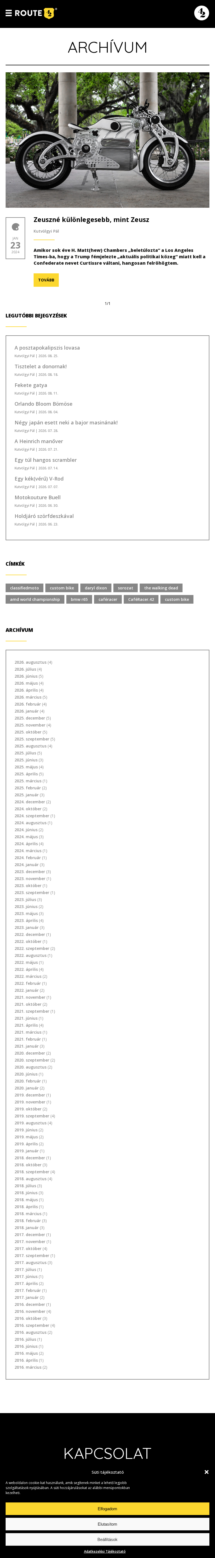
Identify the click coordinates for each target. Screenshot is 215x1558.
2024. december (30, 801)
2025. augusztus (30, 746)
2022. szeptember (32, 948)
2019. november (30, 1102)
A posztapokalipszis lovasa (47, 347)
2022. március (28, 976)
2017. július (25, 1269)
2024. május (26, 836)
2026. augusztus (30, 662)
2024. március (28, 850)
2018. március (28, 1213)
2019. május (26, 1136)
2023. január (27, 927)
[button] (206, 1472)
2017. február (28, 1290)
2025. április (26, 773)
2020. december (30, 1053)
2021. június (26, 1018)
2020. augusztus (30, 1067)
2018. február (28, 1220)
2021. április (26, 1025)
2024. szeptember (32, 815)
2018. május (26, 1199)
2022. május (26, 962)
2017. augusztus (30, 1262)
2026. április (26, 690)
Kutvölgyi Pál (46, 231)
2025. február (28, 787)
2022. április (26, 969)
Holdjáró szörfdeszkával (44, 516)
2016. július (25, 1339)
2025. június (26, 760)
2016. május (26, 1353)
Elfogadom (107, 1508)
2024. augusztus (30, 822)
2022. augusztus (30, 955)
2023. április (26, 920)
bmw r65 (79, 599)
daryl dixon (96, 588)
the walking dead (161, 588)
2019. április (26, 1143)
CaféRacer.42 (141, 599)
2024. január (27, 864)
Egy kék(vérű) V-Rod (39, 478)
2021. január (27, 1046)
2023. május (26, 913)
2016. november (30, 1311)
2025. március (28, 780)
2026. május (26, 683)
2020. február (28, 1081)
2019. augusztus (30, 1123)
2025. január (27, 794)
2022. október (28, 941)
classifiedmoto (24, 588)
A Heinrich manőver (39, 441)
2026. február (28, 704)
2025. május (26, 767)
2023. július (25, 899)
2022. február (28, 983)
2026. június (26, 676)
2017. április (26, 1283)
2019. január (27, 1150)
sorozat (125, 588)
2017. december (30, 1234)
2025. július (25, 753)
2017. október (28, 1248)
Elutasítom (107, 1524)
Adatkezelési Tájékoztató (105, 1551)
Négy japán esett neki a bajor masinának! (66, 422)
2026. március (28, 697)
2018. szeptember (32, 1171)
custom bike (62, 588)
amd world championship (35, 599)
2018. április (26, 1206)
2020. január (27, 1088)
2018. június (26, 1192)
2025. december (30, 718)
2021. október (28, 1004)
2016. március (28, 1367)
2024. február (28, 857)
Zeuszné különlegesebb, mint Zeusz (91, 219)
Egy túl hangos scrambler (46, 460)
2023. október (28, 885)
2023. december (30, 871)
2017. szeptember (32, 1255)
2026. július (25, 669)
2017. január (27, 1297)
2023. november (30, 878)
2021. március (28, 1032)
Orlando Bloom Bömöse (44, 403)
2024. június (26, 829)
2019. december (30, 1095)
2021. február (28, 1039)
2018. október (28, 1164)
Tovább (46, 280)
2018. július (25, 1185)
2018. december (30, 1157)
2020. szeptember (32, 1060)
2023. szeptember (32, 892)
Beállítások (107, 1539)
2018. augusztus (30, 1178)
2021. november (30, 997)
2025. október (28, 732)
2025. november (30, 725)
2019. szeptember (32, 1116)
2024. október (28, 808)
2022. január (27, 990)
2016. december (30, 1304)
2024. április (26, 843)
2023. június (26, 906)
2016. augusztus (30, 1332)
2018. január (27, 1227)
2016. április (26, 1360)
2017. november (30, 1241)
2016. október (28, 1318)
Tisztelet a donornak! (41, 366)
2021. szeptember (32, 1011)
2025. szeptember (32, 739)
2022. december (30, 934)
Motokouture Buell (38, 497)
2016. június (26, 1346)
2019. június (26, 1129)
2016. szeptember (32, 1325)
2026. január (27, 711)
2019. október (28, 1109)
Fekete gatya (31, 385)
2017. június (26, 1276)
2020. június (26, 1074)
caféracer (108, 599)
